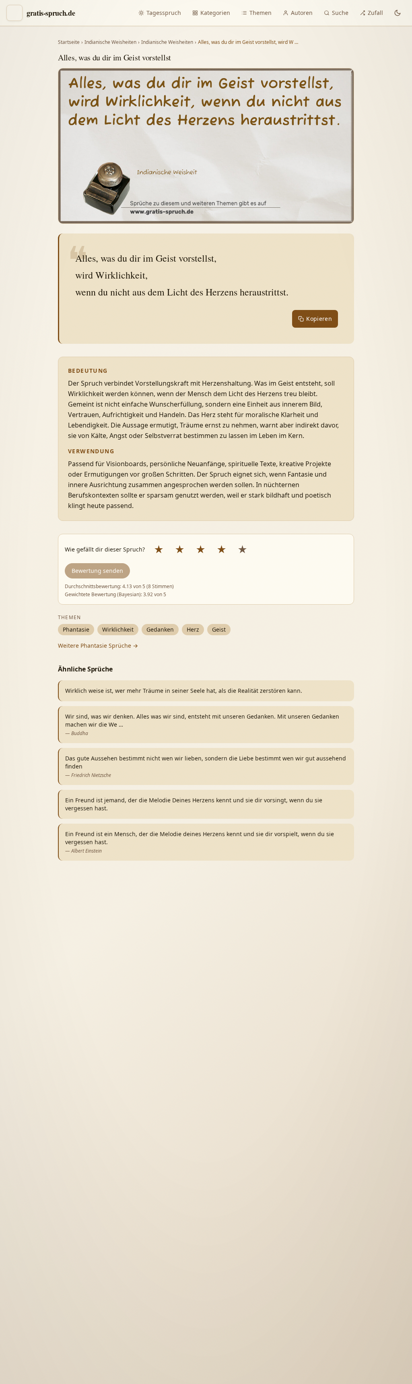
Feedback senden (293, 1363)
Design (277, 1249)
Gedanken (160, 629)
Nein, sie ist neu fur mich (302, 1217)
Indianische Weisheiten (110, 42)
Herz (193, 629)
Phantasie (76, 629)
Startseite (69, 42)
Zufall (375, 13)
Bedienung (283, 1266)
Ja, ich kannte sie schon (299, 1198)
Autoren (302, 13)
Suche (340, 13)
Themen (260, 13)
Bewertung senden (97, 570)
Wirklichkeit (118, 629)
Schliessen (346, 1363)
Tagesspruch (163, 13)
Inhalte (358, 1249)
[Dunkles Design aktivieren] (397, 13)
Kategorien (215, 13)
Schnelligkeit (318, 1249)
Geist (219, 629)
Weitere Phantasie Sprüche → (98, 645)
